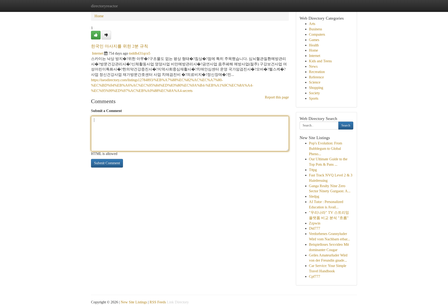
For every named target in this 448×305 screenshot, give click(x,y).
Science (314, 82)
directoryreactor (104, 6)
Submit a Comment (106, 111)
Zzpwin (314, 223)
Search (345, 125)
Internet (97, 53)
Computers (317, 34)
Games (314, 40)
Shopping (316, 88)
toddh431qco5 (139, 53)
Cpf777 (314, 276)
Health (314, 45)
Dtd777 (314, 228)
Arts (312, 24)
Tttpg (313, 170)
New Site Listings (134, 302)
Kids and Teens (320, 61)
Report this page (277, 97)
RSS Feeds (158, 302)
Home (99, 16)
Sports (313, 98)
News (313, 66)
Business (315, 29)
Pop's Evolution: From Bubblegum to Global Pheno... (325, 148)
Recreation (317, 72)
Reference (316, 77)
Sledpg (314, 196)
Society (314, 93)
